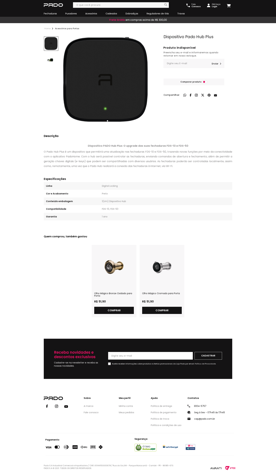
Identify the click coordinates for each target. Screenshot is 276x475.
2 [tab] (107, 120)
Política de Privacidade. (205, 363)
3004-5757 (200, 406)
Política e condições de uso (166, 425)
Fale (196, 5)
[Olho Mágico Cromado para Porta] (162, 267)
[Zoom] (51, 43)
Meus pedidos (126, 412)
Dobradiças (132, 13)
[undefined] (106, 80)
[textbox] (121, 5)
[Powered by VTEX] (230, 468)
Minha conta (126, 406)
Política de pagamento (163, 412)
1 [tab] (104, 120)
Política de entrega (161, 406)
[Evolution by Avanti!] (216, 468)
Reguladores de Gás (158, 13)
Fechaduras (50, 13)
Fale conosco (91, 412)
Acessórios (91, 13)
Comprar (114, 310)
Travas (181, 13)
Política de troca (160, 418)
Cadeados (111, 13)
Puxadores (71, 13)
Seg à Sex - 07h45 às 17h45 (209, 412)
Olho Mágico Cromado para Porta (161, 293)
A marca (88, 406)
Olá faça (216, 5)
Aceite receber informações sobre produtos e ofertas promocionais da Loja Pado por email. (164, 364)
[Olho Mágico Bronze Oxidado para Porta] (114, 267)
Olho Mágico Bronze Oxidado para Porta (113, 294)
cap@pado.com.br (204, 418)
